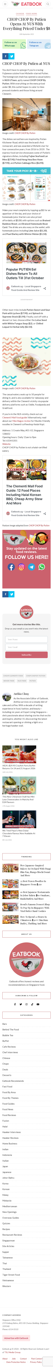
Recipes (6, 1229)
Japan (5, 1166)
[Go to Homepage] (26, 4)
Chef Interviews (10, 1052)
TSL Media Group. (12, 1352)
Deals (5, 1069)
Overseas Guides (10, 1217)
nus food (22, 681)
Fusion (5, 1120)
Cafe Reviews (9, 1046)
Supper (5, 1252)
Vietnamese (8, 1280)
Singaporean (8, 1240)
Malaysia (6, 1200)
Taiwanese (7, 1257)
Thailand (6, 1269)
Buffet (5, 1041)
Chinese (20, 13)
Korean (6, 1189)
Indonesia (7, 1155)
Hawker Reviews (10, 1138)
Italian (5, 1160)
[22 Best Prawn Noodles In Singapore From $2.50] (10, 883)
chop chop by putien (35, 676)
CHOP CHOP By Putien (25, 133)
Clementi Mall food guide (14, 417)
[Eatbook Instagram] (22, 567)
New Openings (9, 1212)
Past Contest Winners (40, 1358)
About (5, 1358)
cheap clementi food (13, 676)
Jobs (14, 1358)
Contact (23, 1358)
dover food (9, 681)
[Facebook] (5, 56)
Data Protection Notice (16, 1362)
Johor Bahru (8, 1177)
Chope (5, 1063)
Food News (31, 13)
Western (6, 1286)
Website (6, 444)
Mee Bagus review (21, 421)
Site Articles (8, 1246)
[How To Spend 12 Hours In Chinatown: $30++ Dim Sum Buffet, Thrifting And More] (10, 920)
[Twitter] (11, 56)
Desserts (6, 1075)
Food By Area (9, 1092)
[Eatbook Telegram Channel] (32, 567)
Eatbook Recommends (13, 1081)
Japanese (6, 1172)
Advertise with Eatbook (16, 1338)
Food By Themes (10, 1098)
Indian (5, 1149)
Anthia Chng (21, 694)
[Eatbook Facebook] (11, 567)
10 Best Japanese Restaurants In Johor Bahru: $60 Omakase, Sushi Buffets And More (35, 895)
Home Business (9, 1143)
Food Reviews (9, 1115)
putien (33, 681)
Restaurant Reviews (12, 1234)
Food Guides (8, 1103)
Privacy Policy (36, 1362)
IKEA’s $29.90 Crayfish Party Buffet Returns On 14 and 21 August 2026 (18, 767)
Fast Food (7, 1086)
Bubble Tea (7, 1035)
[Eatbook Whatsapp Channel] (42, 567)
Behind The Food (10, 1029)
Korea (5, 1183)
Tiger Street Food (11, 1274)
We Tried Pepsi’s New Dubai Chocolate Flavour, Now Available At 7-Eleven (18, 833)
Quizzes (6, 1223)
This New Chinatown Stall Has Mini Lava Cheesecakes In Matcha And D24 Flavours (18, 799)
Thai (4, 1263)
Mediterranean (9, 1206)
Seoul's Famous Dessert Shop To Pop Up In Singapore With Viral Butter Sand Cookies (35, 907)
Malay (5, 1195)
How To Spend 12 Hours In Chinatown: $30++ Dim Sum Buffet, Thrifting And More (34, 920)
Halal (5, 1126)
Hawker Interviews (11, 1132)
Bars (4, 1024)
